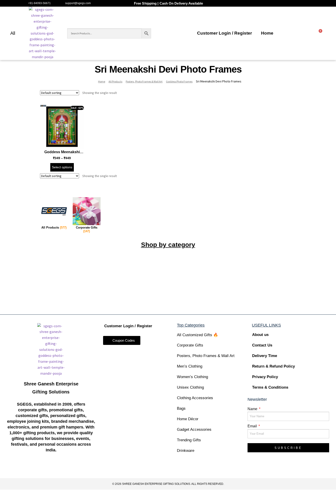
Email (253, 426)
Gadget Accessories (194, 429)
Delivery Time (264, 356)
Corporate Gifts (190, 345)
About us (260, 335)
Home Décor (187, 419)
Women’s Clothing (192, 377)
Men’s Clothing (189, 366)
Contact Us (262, 345)
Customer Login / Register (224, 33)
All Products (115, 81)
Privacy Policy (265, 377)
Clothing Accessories (195, 398)
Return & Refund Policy (273, 366)
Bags (181, 408)
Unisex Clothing (190, 387)
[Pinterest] (77, 468)
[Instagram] (42, 468)
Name (253, 409)
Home (267, 33)
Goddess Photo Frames (179, 81)
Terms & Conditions (270, 387)
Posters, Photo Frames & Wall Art (144, 81)
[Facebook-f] (24, 468)
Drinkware (185, 450)
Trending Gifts (189, 440)
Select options (62, 167)
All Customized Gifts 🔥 (197, 335)
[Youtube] (60, 468)
